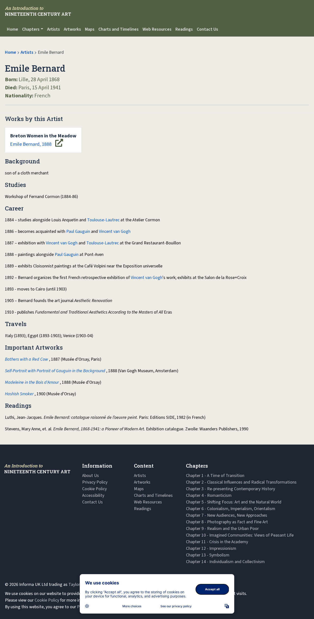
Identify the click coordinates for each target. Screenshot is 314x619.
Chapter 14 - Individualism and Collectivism (225, 562)
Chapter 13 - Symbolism (207, 555)
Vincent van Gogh (115, 231)
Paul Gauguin (78, 231)
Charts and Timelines (118, 29)
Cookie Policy (94, 489)
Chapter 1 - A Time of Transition (215, 476)
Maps (89, 29)
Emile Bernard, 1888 (43, 140)
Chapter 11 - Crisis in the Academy (217, 542)
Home (12, 29)
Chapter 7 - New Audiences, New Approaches (226, 515)
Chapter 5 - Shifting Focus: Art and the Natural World (233, 502)
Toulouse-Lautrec (103, 220)
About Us (90, 476)
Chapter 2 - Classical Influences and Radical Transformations (241, 482)
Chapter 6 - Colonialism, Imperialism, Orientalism (230, 509)
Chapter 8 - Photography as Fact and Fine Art (227, 522)
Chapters (30, 29)
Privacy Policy (94, 482)
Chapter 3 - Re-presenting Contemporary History (230, 489)
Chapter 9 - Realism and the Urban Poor (222, 529)
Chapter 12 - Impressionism (211, 548)
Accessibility (93, 495)
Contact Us (207, 29)
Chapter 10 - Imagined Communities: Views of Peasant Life (240, 535)
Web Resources (157, 29)
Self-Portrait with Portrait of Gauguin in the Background (55, 371)
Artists (53, 29)
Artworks (72, 29)
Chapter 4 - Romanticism (209, 495)
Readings (184, 29)
